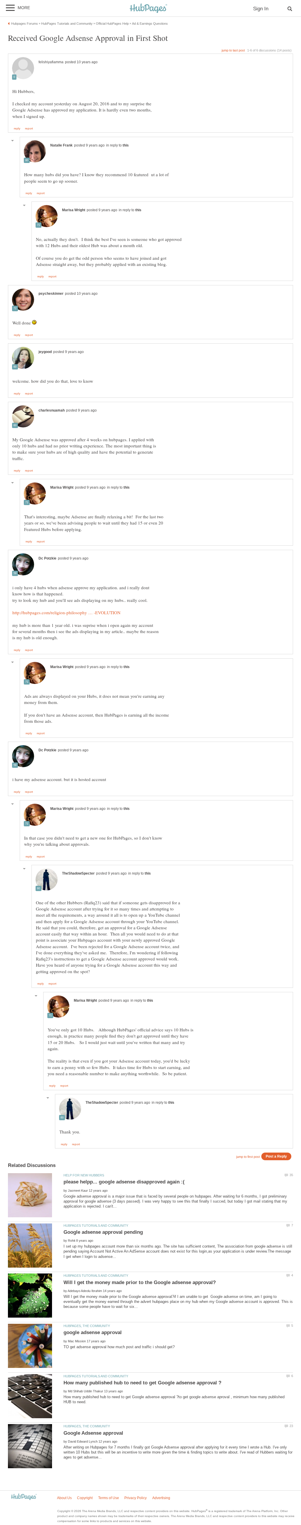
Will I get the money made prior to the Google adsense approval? (139, 1282)
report (29, 128)
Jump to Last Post (233, 50)
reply (17, 128)
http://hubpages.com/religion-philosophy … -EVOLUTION (66, 612)
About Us (64, 1498)
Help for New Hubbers (83, 1175)
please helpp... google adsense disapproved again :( (124, 1182)
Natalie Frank (61, 145)
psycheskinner (51, 294)
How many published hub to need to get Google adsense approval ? (142, 1383)
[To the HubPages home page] (24, 1497)
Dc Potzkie (47, 558)
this (126, 145)
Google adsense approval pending (103, 1232)
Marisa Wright (73, 210)
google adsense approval (92, 1332)
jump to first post (248, 1156)
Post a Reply (276, 1156)
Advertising (161, 1498)
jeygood (45, 352)
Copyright (85, 1498)
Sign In (260, 8)
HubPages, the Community (86, 1326)
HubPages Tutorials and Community (95, 1225)
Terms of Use (108, 1498)
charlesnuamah (52, 410)
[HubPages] (148, 9)
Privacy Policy (135, 1498)
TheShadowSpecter (78, 873)
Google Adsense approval (93, 1433)
